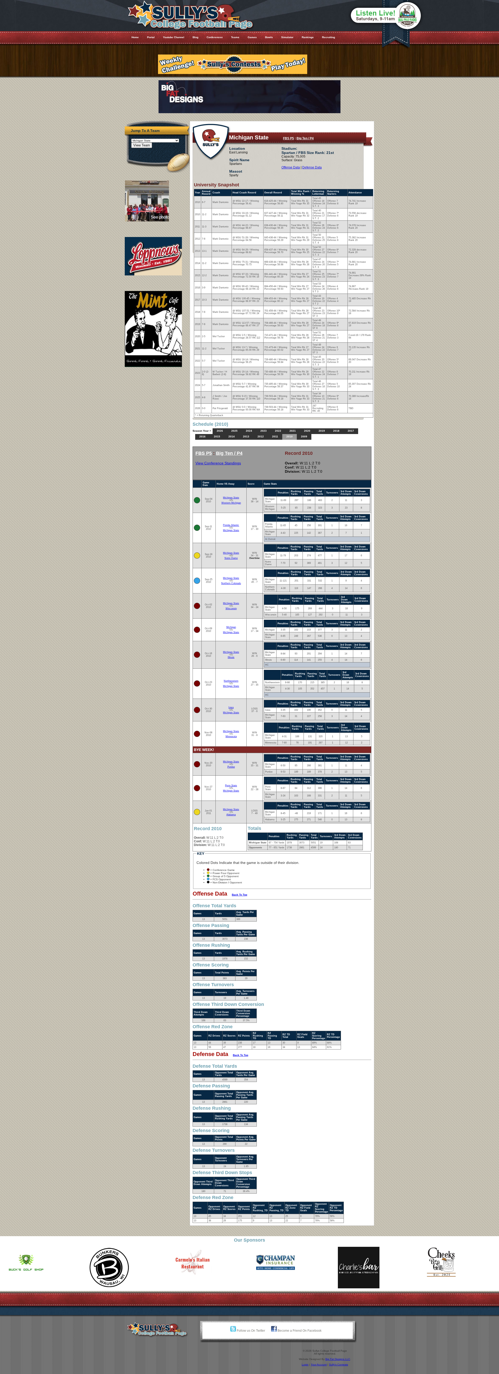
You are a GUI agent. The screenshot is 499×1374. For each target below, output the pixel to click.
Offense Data (290, 167)
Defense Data (312, 167)
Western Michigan (231, 503)
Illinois (231, 657)
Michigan (231, 627)
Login (305, 1364)
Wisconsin (231, 608)
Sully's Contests (338, 1364)
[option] (41, 1267)
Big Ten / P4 (305, 138)
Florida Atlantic (231, 525)
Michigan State (231, 497)
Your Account (319, 1364)
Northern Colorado (231, 583)
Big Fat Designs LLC (337, 1359)
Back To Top (239, 894)
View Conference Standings (218, 463)
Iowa (231, 707)
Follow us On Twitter (250, 1330)
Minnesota (231, 736)
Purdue (231, 767)
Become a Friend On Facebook (299, 1330)
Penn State (231, 785)
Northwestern (231, 681)
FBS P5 (288, 138)
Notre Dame (231, 558)
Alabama (231, 814)
